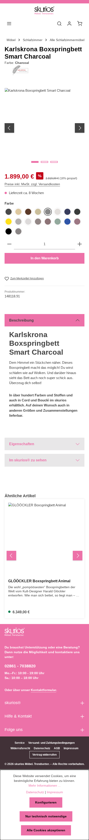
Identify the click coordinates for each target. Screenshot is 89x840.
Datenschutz (42, 748)
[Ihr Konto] (69, 23)
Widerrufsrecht (20, 748)
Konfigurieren (46, 802)
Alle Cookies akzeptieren (46, 830)
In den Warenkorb (45, 258)
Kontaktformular (43, 690)
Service (20, 742)
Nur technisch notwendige (46, 816)
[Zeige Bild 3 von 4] (54, 162)
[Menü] (9, 23)
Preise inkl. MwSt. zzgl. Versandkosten (32, 184)
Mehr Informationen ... (45, 785)
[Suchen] (59, 23)
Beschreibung (21, 320)
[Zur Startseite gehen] (44, 10)
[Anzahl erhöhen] (79, 244)
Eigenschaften (21, 444)
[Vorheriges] (9, 128)
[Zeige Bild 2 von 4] (44, 162)
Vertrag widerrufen (44, 754)
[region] (44, 128)
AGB (57, 748)
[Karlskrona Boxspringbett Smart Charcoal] (44, 128)
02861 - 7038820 (20, 666)
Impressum (71, 748)
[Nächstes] (79, 128)
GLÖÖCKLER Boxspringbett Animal (39, 581)
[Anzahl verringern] (9, 244)
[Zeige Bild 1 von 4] (35, 162)
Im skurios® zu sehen (28, 460)
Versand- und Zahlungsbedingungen (51, 742)
